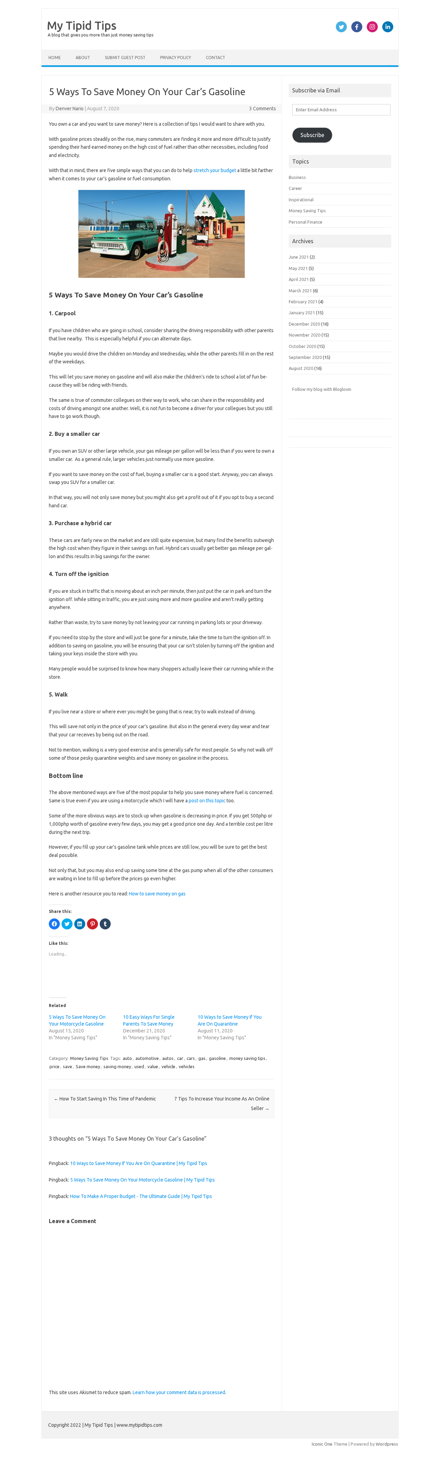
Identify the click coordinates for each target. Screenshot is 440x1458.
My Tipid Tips (82, 25)
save (67, 1066)
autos (168, 1058)
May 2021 (298, 268)
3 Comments (262, 108)
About (83, 57)
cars (191, 1058)
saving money (117, 1066)
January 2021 (302, 312)
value (152, 1066)
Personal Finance (305, 221)
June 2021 (299, 257)
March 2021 (300, 290)
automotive (147, 1058)
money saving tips (247, 1058)
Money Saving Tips (89, 1058)
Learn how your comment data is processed (179, 1392)
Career (295, 188)
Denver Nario (70, 108)
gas (202, 1058)
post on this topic (207, 800)
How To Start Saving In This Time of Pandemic (105, 1098)
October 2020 (302, 346)
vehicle (168, 1066)
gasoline (217, 1058)
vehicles (187, 1066)
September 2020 (305, 357)
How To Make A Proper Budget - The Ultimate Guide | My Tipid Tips (141, 1196)
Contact (215, 57)
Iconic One (322, 1444)
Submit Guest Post (125, 57)
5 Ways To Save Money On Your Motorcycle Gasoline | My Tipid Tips (142, 1180)
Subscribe (312, 135)
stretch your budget (215, 170)
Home (54, 57)
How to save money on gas (157, 893)
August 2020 (301, 368)
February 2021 (303, 301)
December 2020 (304, 323)
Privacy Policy (175, 57)
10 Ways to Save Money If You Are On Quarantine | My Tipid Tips (138, 1163)
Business (297, 177)
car (180, 1058)
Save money (88, 1066)
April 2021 (299, 279)
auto (127, 1058)
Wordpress (387, 1444)
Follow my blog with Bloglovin (321, 389)
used (139, 1066)
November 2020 (304, 334)
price (54, 1066)
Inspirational (301, 199)
